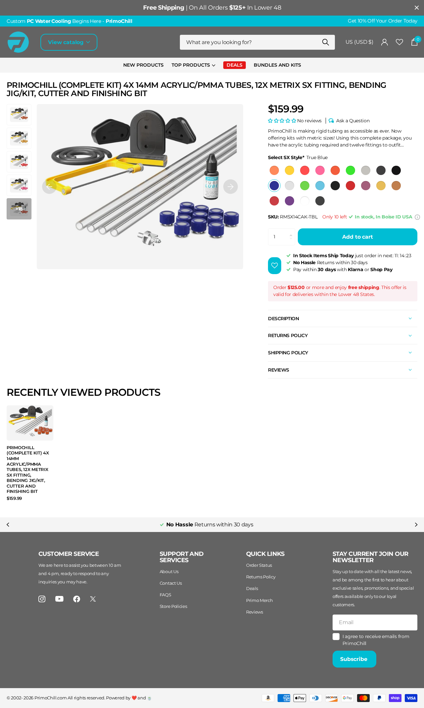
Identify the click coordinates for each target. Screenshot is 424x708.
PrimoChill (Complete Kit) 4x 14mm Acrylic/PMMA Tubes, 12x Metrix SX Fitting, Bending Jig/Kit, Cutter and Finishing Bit (28, 469)
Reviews (254, 612)
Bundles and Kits (277, 65)
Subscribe (354, 659)
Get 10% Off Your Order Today (382, 21)
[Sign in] (384, 42)
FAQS (165, 594)
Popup (417, 217)
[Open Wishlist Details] (399, 42)
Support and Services (182, 557)
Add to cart (357, 237)
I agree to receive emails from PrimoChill (376, 640)
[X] (93, 599)
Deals (252, 588)
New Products (143, 65)
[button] (49, 186)
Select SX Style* (298, 157)
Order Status (259, 565)
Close (416, 8)
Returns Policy (261, 576)
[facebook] (76, 599)
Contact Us (171, 583)
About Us (169, 571)
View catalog (66, 42)
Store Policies (173, 606)
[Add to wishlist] (274, 265)
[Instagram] (41, 599)
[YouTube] (59, 599)
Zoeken (326, 42)
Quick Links (265, 554)
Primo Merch (259, 600)
